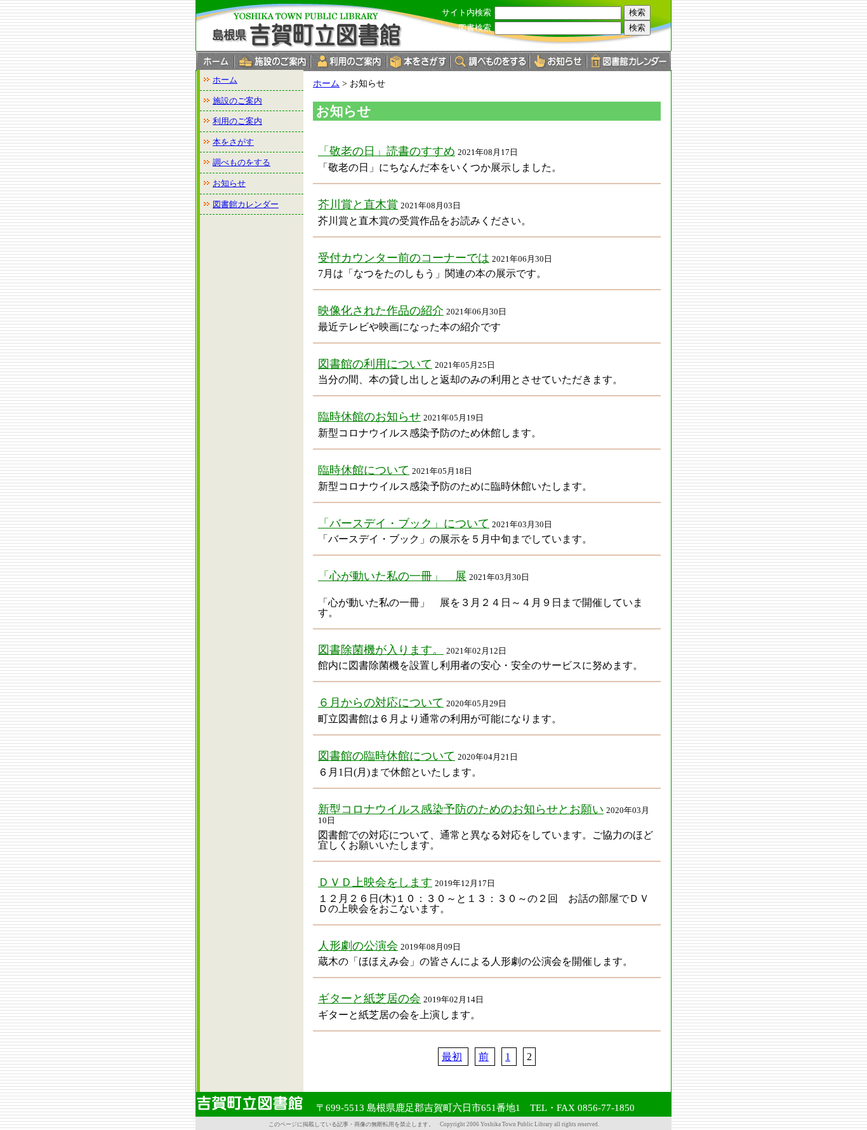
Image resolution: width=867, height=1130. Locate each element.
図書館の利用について (375, 364)
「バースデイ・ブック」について (403, 523)
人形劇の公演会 (358, 945)
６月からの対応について (381, 702)
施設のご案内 (237, 100)
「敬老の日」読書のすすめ (386, 151)
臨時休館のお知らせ (369, 416)
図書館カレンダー (246, 204)
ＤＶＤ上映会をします (375, 882)
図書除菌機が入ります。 (381, 649)
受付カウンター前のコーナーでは (403, 258)
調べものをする (241, 162)
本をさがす (233, 142)
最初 (452, 1056)
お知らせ (229, 183)
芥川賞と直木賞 (358, 204)
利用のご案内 (237, 121)
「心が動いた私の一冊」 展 (392, 576)
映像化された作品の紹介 (381, 310)
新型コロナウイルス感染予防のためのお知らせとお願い (461, 809)
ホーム (225, 79)
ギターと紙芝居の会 (369, 998)
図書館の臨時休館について (386, 756)
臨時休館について (363, 470)
